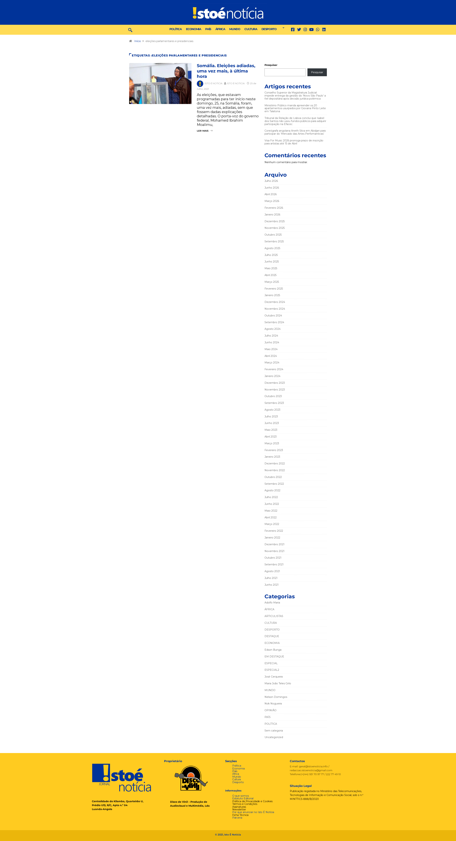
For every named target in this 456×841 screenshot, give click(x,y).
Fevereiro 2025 (274, 288)
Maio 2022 (271, 510)
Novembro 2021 (274, 551)
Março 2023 (272, 443)
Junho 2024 (272, 342)
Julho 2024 (271, 335)
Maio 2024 (271, 349)
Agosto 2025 (272, 248)
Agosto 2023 (272, 409)
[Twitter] (299, 30)
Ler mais (202, 130)
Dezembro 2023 (275, 382)
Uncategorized (274, 737)
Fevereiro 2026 (274, 207)
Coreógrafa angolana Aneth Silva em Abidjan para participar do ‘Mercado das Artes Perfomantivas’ (295, 132)
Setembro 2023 (274, 403)
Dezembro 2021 (274, 544)
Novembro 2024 (275, 308)
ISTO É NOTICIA (213, 83)
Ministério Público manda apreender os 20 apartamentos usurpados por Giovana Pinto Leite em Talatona (295, 108)
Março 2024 (272, 362)
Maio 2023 (271, 429)
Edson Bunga (273, 649)
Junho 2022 (272, 504)
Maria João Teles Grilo (278, 683)
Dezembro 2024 (275, 302)
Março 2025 (272, 281)
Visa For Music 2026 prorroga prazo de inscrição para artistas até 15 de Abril (294, 142)
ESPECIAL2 (272, 669)
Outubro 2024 (273, 315)
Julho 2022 (271, 497)
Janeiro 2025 (272, 295)
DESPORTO (269, 29)
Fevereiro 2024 (274, 369)
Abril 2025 (270, 275)
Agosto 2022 (272, 490)
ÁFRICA (220, 29)
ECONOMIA (193, 29)
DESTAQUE (272, 636)
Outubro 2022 (273, 477)
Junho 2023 (272, 423)
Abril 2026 (271, 194)
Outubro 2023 (273, 396)
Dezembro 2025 (275, 221)
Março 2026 (272, 201)
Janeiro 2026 (272, 214)
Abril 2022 (271, 517)
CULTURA (250, 29)
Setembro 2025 (274, 241)
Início (137, 41)
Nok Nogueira (273, 703)
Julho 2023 (271, 416)
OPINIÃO (270, 710)
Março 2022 (272, 524)
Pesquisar (271, 65)
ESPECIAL (271, 663)
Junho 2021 (272, 584)
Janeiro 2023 (272, 456)
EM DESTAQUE (274, 656)
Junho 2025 (272, 261)
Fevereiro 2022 (274, 530)
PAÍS (208, 29)
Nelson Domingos (276, 697)
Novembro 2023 (275, 389)
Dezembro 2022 (275, 463)
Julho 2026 (271, 181)
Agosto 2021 (272, 571)
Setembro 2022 (274, 483)
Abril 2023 (271, 436)
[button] (282, 28)
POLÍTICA (175, 29)
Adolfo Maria (272, 602)
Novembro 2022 (275, 470)
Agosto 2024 (273, 328)
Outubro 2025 (273, 234)
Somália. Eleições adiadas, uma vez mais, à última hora (226, 71)
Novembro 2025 (275, 228)
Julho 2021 (271, 578)
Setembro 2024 (274, 322)
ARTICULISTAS (274, 616)
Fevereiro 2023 (274, 450)
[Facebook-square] (293, 30)
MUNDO (234, 29)
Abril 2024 (271, 356)
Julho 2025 (271, 255)
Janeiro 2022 (272, 537)
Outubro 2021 (273, 557)
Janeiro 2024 (272, 376)
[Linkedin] (324, 30)
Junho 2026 (272, 187)
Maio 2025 (271, 268)
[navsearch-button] (130, 30)
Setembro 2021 (274, 564)
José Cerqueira (274, 676)
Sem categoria (274, 730)
